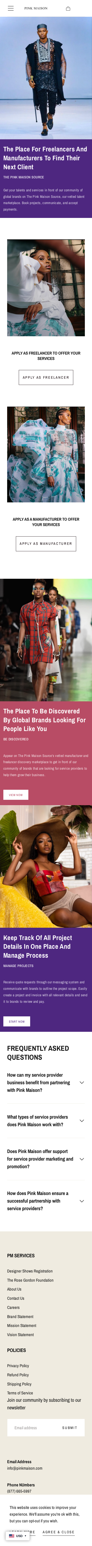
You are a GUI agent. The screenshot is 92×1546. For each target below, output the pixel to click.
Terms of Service (20, 1393)
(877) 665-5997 (19, 1491)
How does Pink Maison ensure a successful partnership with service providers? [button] (37, 1201)
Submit (69, 1427)
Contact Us (15, 1298)
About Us (14, 1289)
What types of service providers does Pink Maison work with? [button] (37, 1121)
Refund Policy (18, 1375)
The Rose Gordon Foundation (30, 1280)
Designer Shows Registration (30, 1271)
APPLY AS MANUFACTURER (46, 543)
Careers (13, 1307)
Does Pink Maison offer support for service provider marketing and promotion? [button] (40, 1159)
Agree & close (59, 1531)
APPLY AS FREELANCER (46, 377)
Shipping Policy (19, 1384)
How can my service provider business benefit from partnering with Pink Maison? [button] (38, 1082)
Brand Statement (20, 1316)
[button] (10, 8)
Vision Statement (20, 1334)
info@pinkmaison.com (24, 1468)
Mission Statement (21, 1325)
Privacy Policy (18, 1365)
